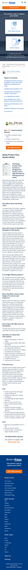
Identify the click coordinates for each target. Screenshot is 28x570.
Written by (13, 71)
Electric (6, 552)
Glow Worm (8, 510)
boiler (10, 184)
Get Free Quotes (14, 7)
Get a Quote (8, 481)
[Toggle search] (22, 2)
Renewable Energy (10, 495)
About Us (8, 556)
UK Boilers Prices (9, 483)
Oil (5, 549)
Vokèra (6, 519)
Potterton (7, 505)
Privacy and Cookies (11, 567)
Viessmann (7, 512)
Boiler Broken (8, 486)
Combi (6, 540)
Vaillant (7, 503)
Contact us (19, 567)
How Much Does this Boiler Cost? (13, 89)
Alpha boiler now (14, 442)
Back (6, 538)
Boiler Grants (8, 492)
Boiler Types (9, 535)
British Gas (7, 524)
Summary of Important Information (14, 108)
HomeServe (8, 528)
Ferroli (6, 521)
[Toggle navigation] (25, 2)
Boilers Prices (9, 478)
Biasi (6, 517)
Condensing (8, 543)
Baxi (6, 501)
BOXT (6, 526)
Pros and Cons (8, 111)
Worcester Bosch (9, 508)
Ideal (6, 514)
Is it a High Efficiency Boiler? (12, 96)
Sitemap (7, 559)
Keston (6, 531)
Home (4, 64)
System (6, 545)
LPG (6, 547)
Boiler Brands (9, 499)
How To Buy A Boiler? (10, 488)
